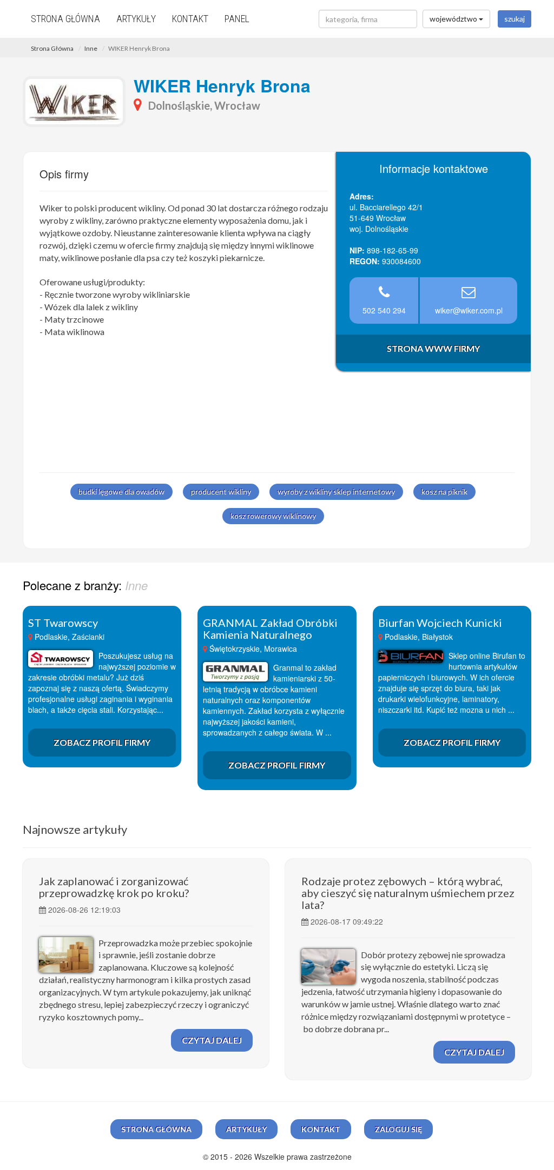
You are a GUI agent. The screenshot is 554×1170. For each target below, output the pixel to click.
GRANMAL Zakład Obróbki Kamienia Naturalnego (270, 628)
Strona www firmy (433, 348)
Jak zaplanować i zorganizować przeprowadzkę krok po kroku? (114, 886)
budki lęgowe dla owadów (121, 491)
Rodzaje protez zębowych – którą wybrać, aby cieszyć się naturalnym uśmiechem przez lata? (408, 892)
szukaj (514, 18)
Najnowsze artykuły (75, 829)
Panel (237, 18)
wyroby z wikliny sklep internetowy (336, 491)
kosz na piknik (444, 491)
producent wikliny (221, 491)
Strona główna (65, 18)
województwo (454, 18)
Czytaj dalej (212, 1040)
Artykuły (136, 18)
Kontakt (190, 18)
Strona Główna (52, 48)
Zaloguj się (398, 1129)
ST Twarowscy (63, 622)
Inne (90, 48)
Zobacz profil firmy (102, 742)
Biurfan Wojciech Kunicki (440, 622)
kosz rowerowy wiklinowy (273, 515)
